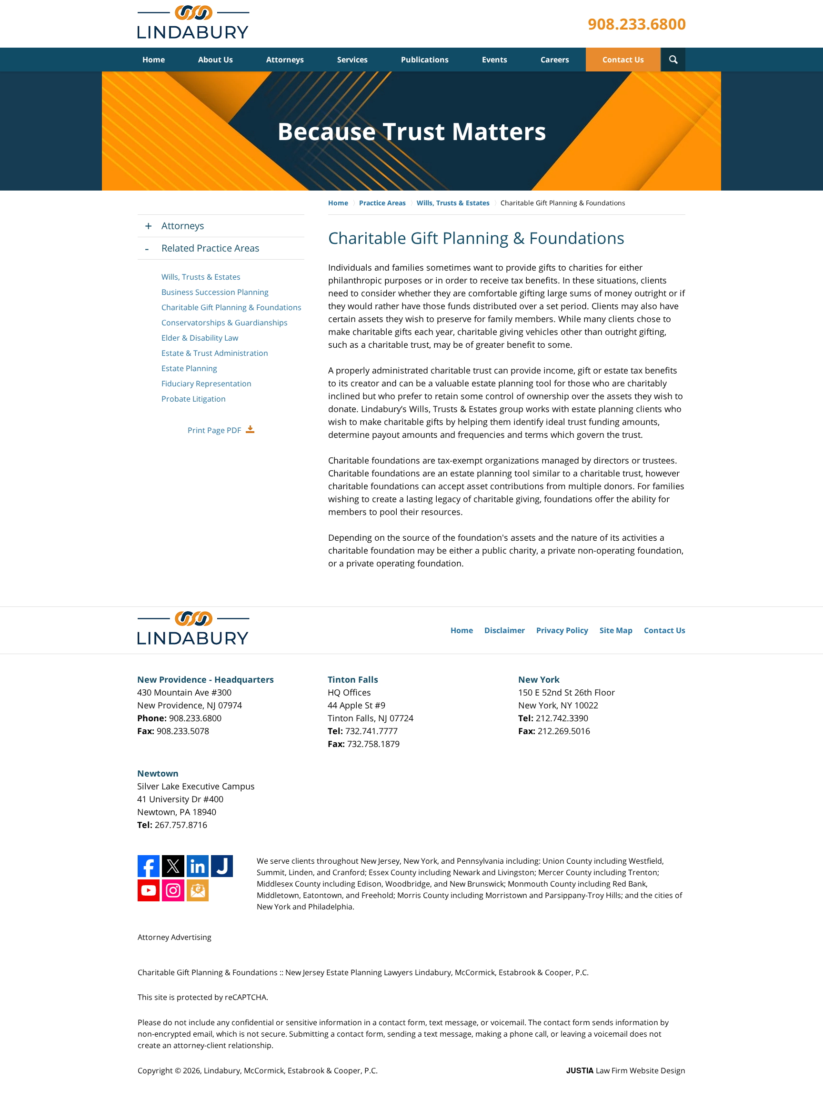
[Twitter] (173, 866)
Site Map (616, 630)
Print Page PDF (214, 430)
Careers (555, 59)
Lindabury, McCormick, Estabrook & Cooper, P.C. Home (195, 24)
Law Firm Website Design (625, 1070)
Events (494, 59)
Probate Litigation (193, 399)
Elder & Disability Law (199, 338)
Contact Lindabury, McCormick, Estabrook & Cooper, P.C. (636, 24)
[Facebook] (149, 866)
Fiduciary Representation (206, 383)
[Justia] (222, 866)
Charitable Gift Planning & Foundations (231, 307)
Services (352, 59)
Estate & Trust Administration (214, 353)
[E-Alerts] (198, 890)
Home (153, 59)
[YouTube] (149, 890)
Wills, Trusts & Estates (201, 277)
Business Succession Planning (215, 292)
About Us (215, 59)
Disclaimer (504, 630)
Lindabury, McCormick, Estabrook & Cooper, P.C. (291, 1070)
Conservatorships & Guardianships (224, 322)
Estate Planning (189, 368)
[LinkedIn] (198, 866)
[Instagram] (173, 890)
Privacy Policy (562, 630)
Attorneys (285, 59)
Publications (425, 59)
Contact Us (623, 59)
